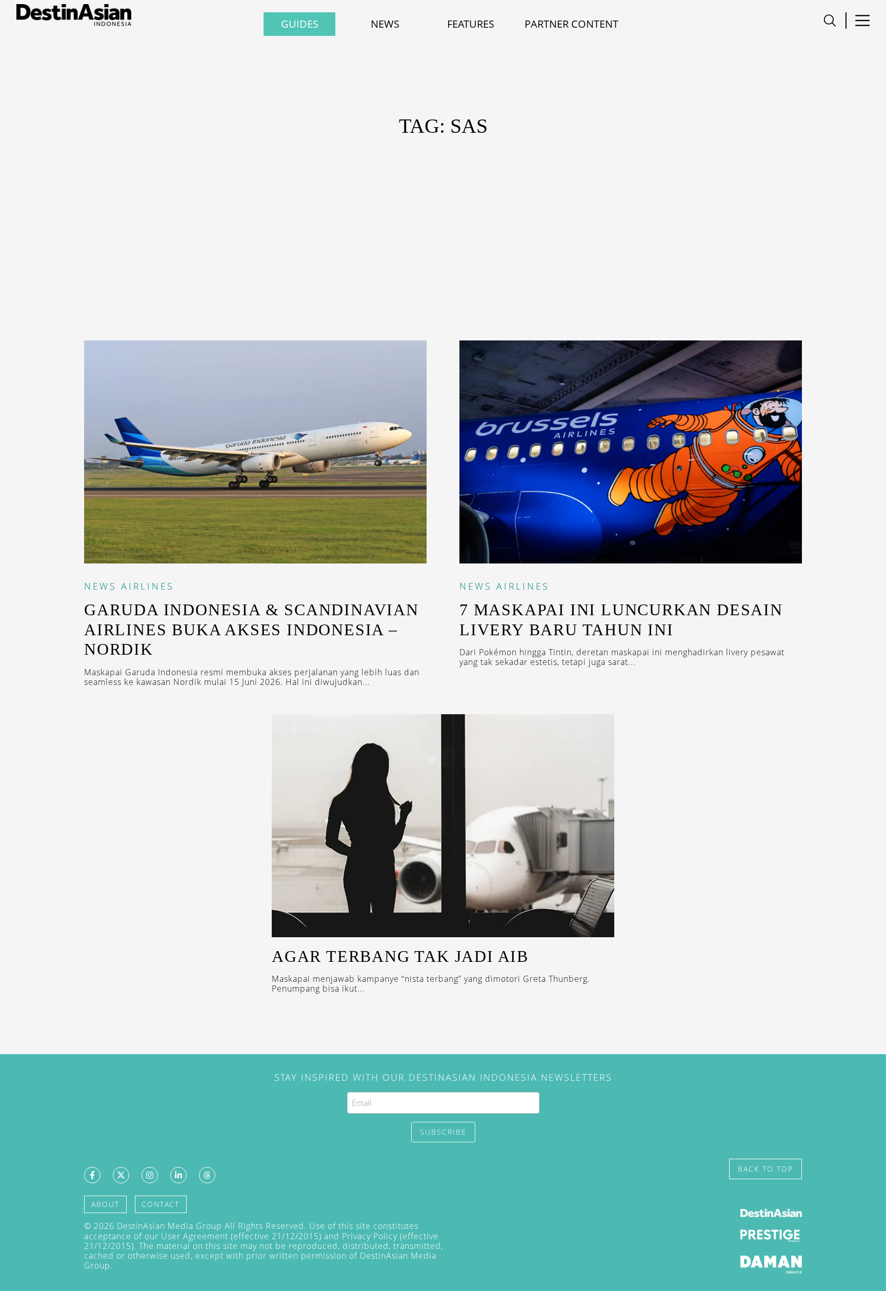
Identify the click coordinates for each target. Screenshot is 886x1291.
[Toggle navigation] (829, 20)
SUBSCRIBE (443, 1132)
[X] (121, 1175)
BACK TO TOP (765, 1169)
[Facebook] (92, 1175)
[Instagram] (150, 1175)
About (105, 1204)
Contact (160, 1204)
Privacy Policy (369, 1236)
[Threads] (207, 1175)
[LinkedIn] (178, 1175)
